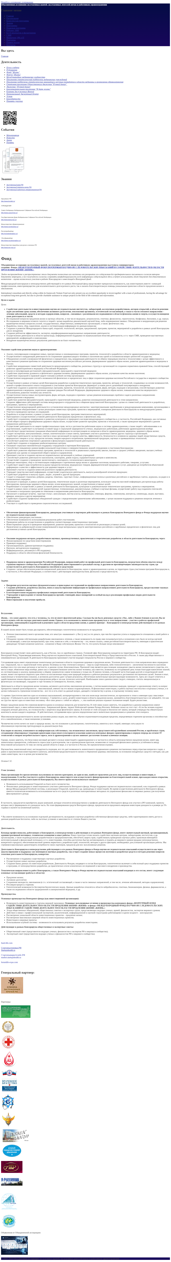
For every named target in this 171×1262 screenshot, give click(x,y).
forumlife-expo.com (9, 962)
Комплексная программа (17, 21)
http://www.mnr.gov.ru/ (8, 247)
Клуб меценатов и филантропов (21, 33)
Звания (9, 23)
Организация (12, 18)
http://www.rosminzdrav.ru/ (9, 226)
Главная (10, 16)
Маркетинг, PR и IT (15, 38)
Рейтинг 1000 (12, 30)
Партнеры (11, 40)
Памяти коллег (13, 42)
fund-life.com (6, 943)
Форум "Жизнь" (13, 75)
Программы (11, 25)
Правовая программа (16, 28)
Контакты (10, 45)
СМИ (8, 35)
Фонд (8, 72)
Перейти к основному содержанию (17, 2)
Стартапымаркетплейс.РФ (13, 955)
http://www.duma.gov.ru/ (9, 219)
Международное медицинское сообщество (25, 77)
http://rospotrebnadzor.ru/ (9, 233)
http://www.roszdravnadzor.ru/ (11, 240)
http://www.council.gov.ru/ (9, 213)
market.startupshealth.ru (11, 957)
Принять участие (14, 101)
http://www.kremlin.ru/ (8, 201)
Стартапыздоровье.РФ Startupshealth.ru (11, 949)
